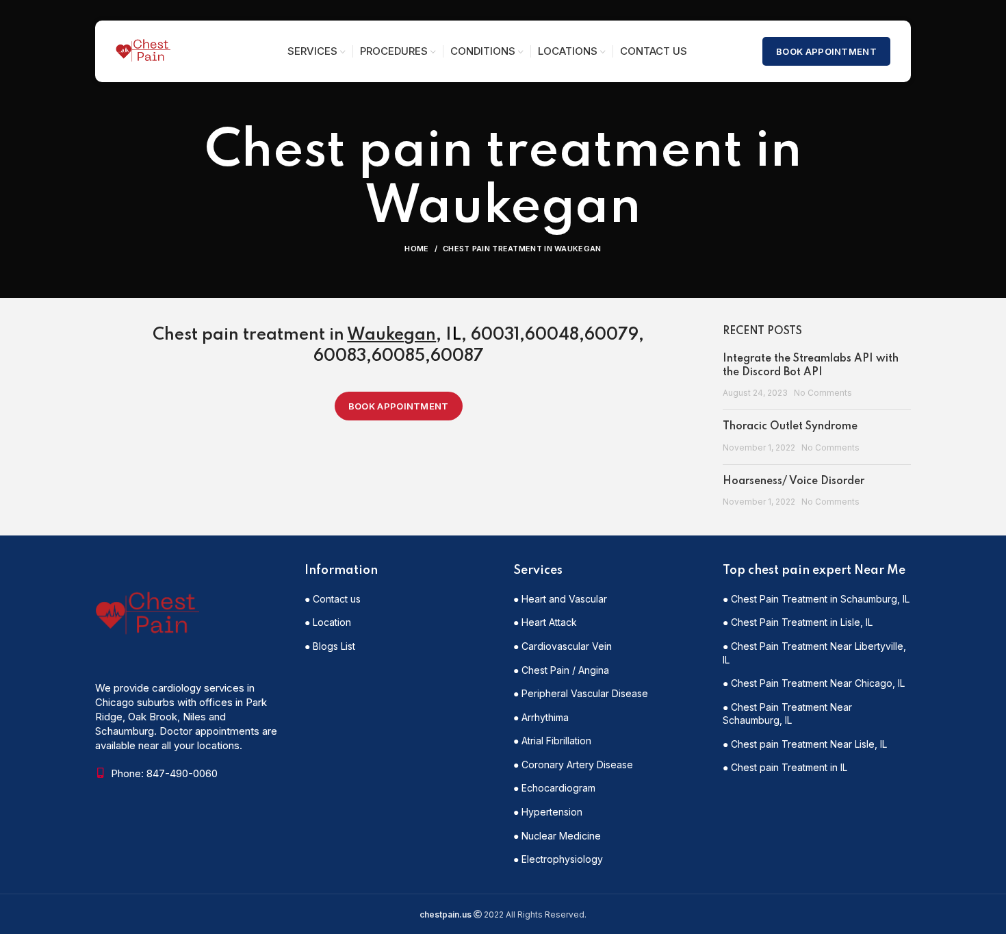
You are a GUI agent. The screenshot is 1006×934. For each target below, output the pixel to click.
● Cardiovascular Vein (562, 646)
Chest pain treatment (239, 335)
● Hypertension (547, 812)
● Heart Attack (545, 622)
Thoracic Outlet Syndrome (790, 426)
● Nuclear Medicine (557, 836)
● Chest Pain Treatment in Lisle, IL (798, 622)
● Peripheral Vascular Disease (580, 693)
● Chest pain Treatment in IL (785, 767)
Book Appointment (826, 51)
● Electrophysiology (558, 859)
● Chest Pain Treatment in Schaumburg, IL (816, 599)
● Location (328, 622)
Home (416, 248)
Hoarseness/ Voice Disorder (793, 481)
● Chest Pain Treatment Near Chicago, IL (814, 683)
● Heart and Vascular (560, 599)
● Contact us (333, 599)
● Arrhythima (541, 717)
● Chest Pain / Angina (561, 670)
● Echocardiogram (554, 788)
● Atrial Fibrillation (552, 740)
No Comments (823, 393)
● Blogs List (330, 646)
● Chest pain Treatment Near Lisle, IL (805, 744)
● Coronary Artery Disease (573, 764)
